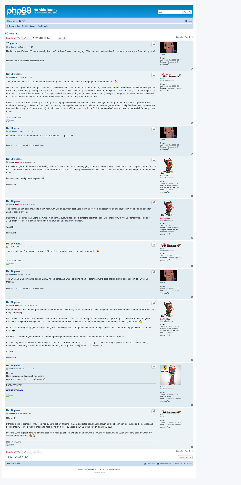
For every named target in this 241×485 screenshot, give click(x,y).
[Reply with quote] (153, 44)
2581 (168, 58)
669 (167, 181)
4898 (168, 84)
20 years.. (12, 33)
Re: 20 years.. (14, 74)
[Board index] (19, 10)
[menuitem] (22, 21)
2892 (168, 392)
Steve (162, 54)
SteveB (163, 387)
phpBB (90, 469)
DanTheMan (165, 176)
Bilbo (162, 78)
